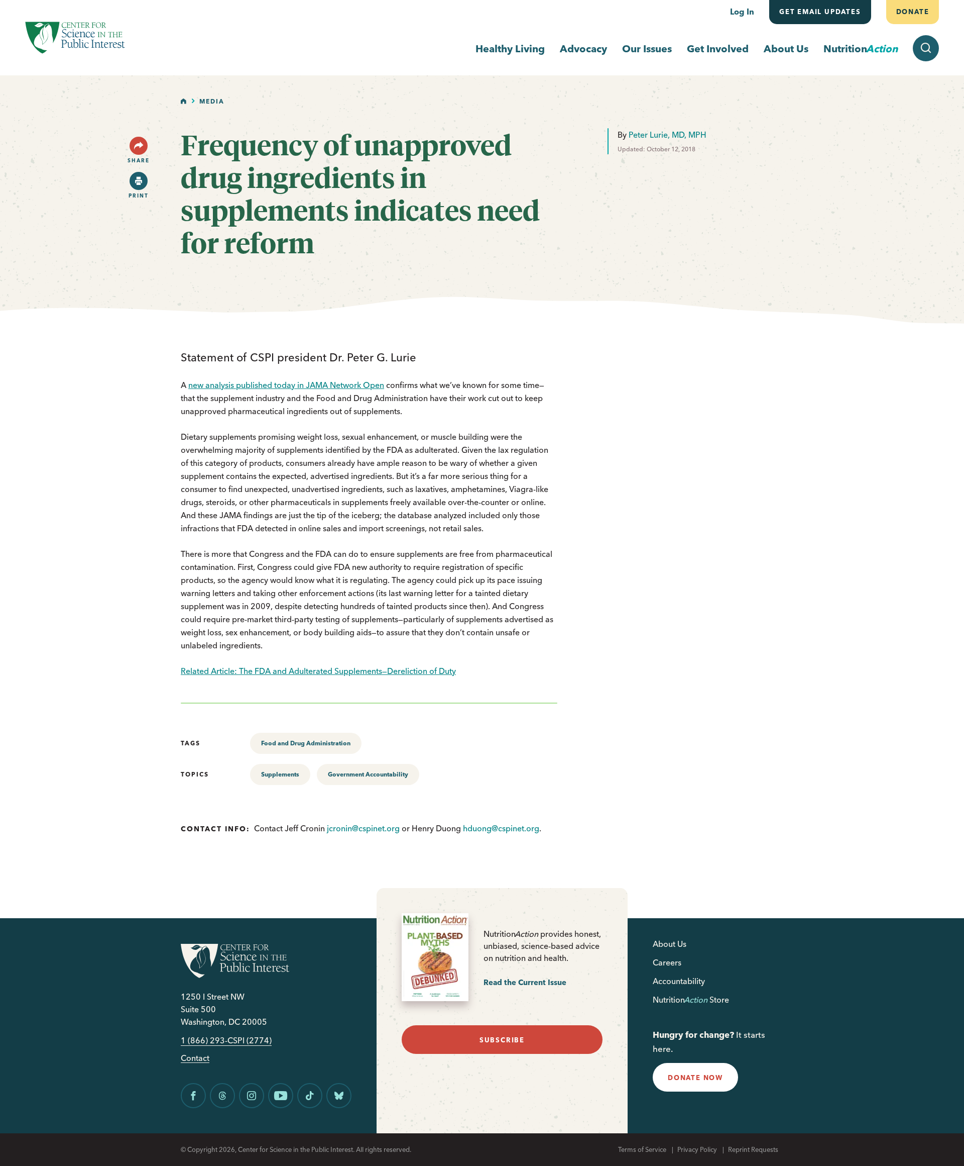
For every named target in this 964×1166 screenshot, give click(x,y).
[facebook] (193, 1095)
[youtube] (280, 1095)
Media (211, 101)
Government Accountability (368, 774)
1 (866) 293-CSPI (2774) (226, 1040)
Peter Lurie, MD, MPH (667, 135)
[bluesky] (338, 1095)
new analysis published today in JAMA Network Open (286, 385)
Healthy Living (510, 48)
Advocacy (583, 48)
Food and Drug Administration (305, 743)
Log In (742, 12)
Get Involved (718, 48)
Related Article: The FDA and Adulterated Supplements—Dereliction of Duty (318, 671)
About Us (786, 48)
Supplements (280, 774)
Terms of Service (642, 1149)
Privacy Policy (697, 1149)
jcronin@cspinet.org (363, 828)
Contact (195, 1058)
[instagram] (251, 1095)
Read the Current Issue (525, 982)
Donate (912, 12)
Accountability (679, 981)
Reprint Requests (753, 1149)
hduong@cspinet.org (501, 828)
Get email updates (820, 12)
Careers (667, 962)
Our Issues (647, 48)
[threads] (222, 1095)
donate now (695, 1078)
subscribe (502, 1040)
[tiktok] (309, 1095)
